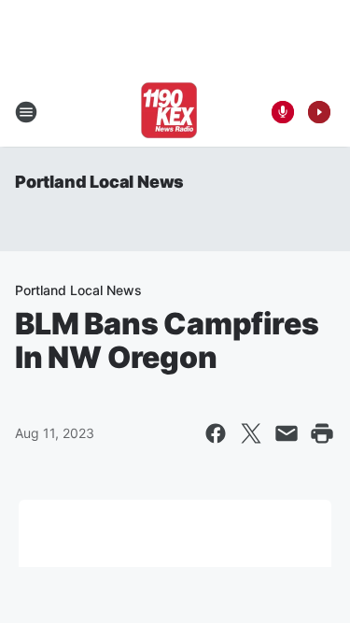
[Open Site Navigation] (26, 112)
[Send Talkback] (283, 112)
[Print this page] (322, 433)
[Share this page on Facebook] (216, 433)
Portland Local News (99, 181)
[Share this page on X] (251, 433)
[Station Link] (169, 112)
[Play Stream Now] (319, 112)
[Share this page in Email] (286, 433)
